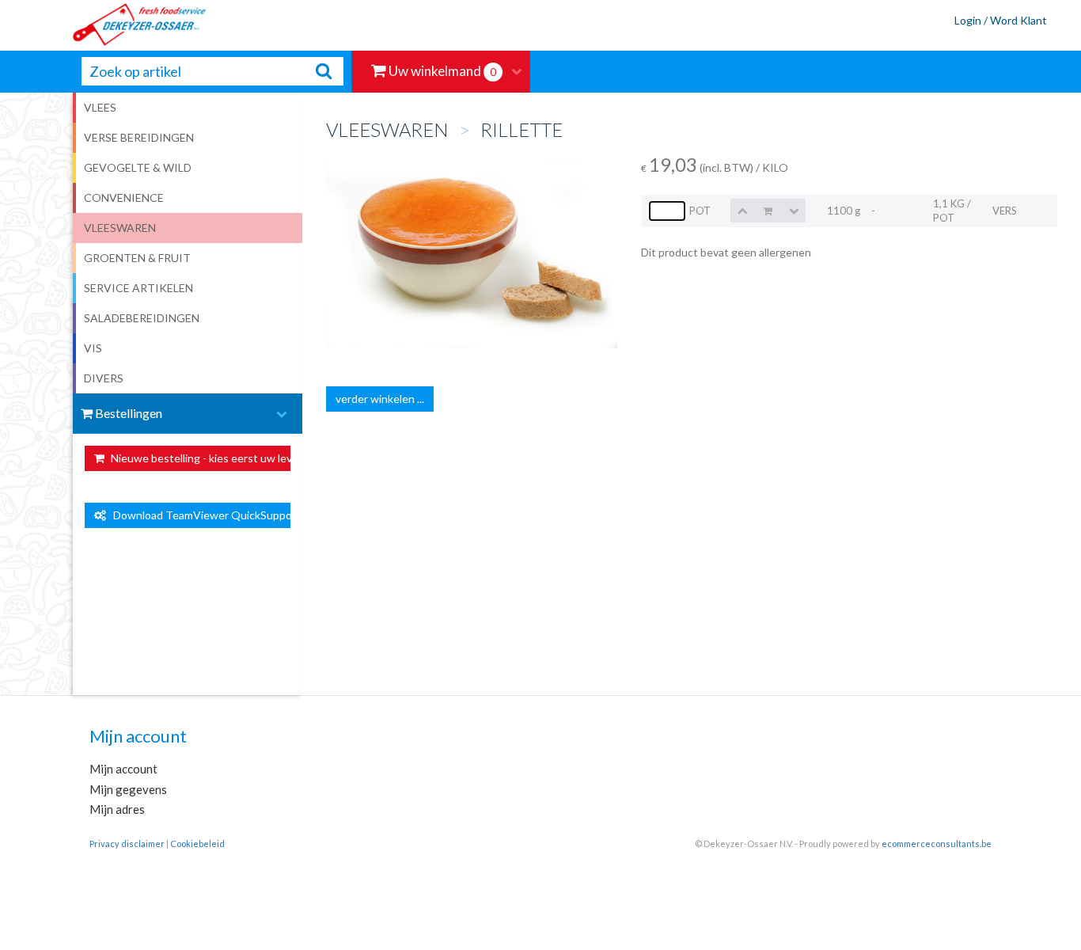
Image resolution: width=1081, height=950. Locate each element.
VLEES (100, 107)
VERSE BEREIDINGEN (139, 137)
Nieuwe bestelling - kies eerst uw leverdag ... (199, 458)
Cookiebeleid (197, 843)
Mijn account (123, 769)
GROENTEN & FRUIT (137, 257)
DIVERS (103, 378)
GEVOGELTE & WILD (138, 167)
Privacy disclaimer (127, 843)
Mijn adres (117, 809)
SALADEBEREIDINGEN (141, 318)
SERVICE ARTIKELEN (138, 287)
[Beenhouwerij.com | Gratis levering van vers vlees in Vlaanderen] (104, 25)
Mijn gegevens (128, 789)
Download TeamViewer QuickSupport (198, 515)
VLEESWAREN (120, 227)
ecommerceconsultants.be (937, 843)
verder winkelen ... (380, 398)
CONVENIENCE (124, 197)
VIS (93, 348)
